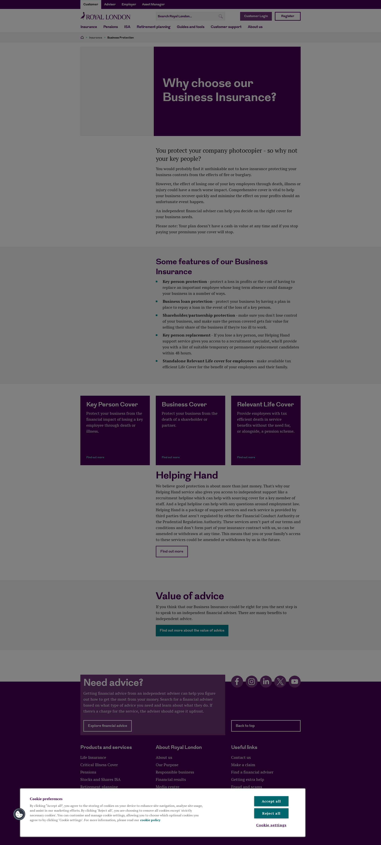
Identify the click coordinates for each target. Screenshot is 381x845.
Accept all (271, 801)
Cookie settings (271, 825)
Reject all (271, 813)
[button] (19, 814)
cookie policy (150, 820)
